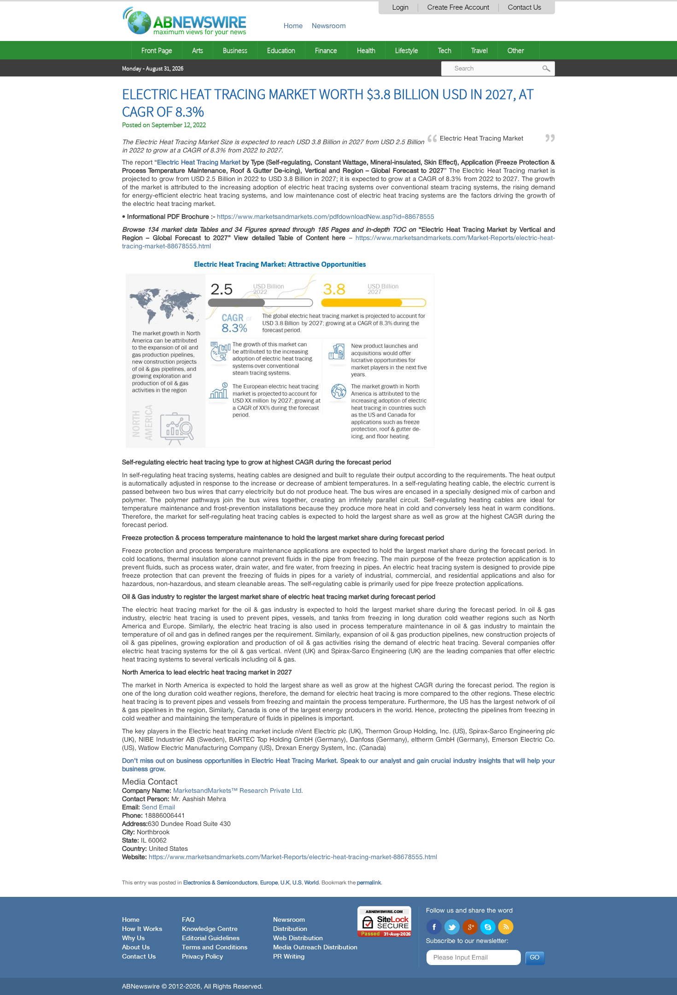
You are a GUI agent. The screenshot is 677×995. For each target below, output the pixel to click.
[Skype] (488, 927)
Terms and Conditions (214, 947)
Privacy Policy (202, 957)
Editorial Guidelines (210, 938)
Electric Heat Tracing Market (198, 162)
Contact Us (524, 7)
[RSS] (506, 927)
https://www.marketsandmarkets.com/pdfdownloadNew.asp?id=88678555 (325, 216)
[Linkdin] (470, 927)
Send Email (158, 807)
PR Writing (288, 957)
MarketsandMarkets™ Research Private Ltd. (238, 790)
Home (293, 25)
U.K (285, 882)
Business (235, 50)
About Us (136, 947)
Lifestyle (406, 50)
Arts (197, 50)
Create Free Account (458, 7)
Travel (479, 50)
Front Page (156, 50)
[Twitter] (452, 927)
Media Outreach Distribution (315, 947)
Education (281, 50)
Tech (444, 50)
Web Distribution (298, 938)
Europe (269, 882)
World (311, 882)
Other (516, 50)
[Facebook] (434, 927)
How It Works (142, 929)
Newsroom (329, 25)
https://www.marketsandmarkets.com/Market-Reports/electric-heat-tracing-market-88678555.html (293, 856)
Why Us (133, 938)
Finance (326, 50)
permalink (369, 882)
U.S (297, 882)
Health (366, 50)
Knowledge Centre (210, 929)
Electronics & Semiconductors (220, 882)
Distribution (290, 929)
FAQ (188, 920)
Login (400, 7)
